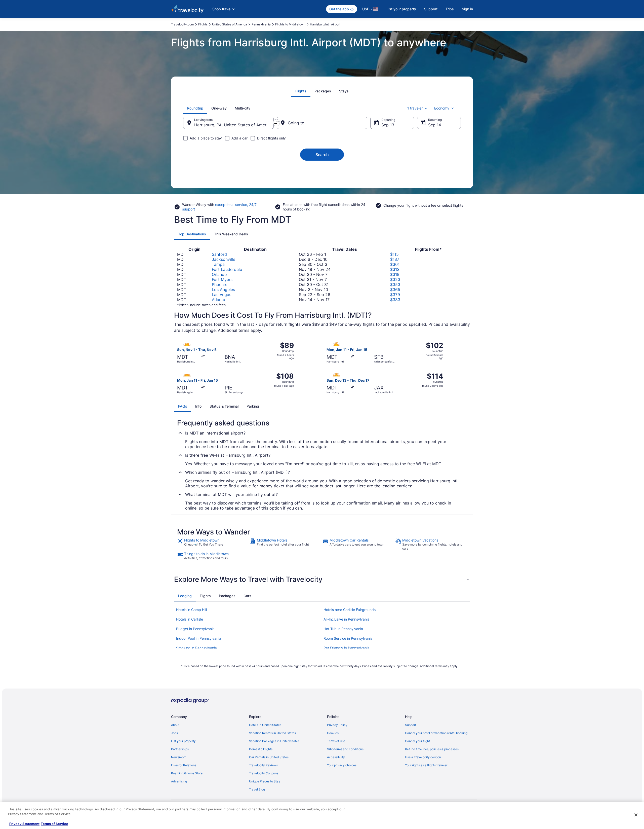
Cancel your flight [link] (417, 741)
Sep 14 (434, 124)
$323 (395, 279)
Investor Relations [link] (183, 765)
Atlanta (218, 299)
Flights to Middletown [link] (290, 24)
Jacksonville (223, 259)
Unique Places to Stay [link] (264, 781)
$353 (395, 284)
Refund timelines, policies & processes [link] (432, 749)
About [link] (175, 725)
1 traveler (415, 108)
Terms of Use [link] (336, 741)
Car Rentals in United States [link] (269, 757)
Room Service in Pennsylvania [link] (348, 638)
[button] (322, 579)
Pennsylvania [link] (261, 24)
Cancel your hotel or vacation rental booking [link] (436, 733)
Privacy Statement (24, 824)
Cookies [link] (333, 733)
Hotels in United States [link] (265, 725)
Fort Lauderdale (227, 269)
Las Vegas (221, 294)
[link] (213, 544)
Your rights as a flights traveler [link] (426, 765)
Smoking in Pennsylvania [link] (196, 648)
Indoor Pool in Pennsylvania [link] (198, 638)
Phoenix (219, 284)
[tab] (300, 91)
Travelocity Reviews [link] (263, 765)
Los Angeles (223, 289)
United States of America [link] (229, 24)
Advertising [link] (179, 781)
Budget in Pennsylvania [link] (195, 629)
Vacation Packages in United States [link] (274, 741)
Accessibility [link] (336, 757)
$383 (395, 299)
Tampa (218, 264)
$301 (394, 264)
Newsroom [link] (178, 757)
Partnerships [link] (180, 749)
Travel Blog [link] (257, 789)
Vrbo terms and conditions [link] (345, 749)
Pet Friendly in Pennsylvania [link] (347, 648)
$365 (395, 289)
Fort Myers (222, 279)
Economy (441, 108)
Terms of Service (54, 824)
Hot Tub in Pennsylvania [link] (343, 629)
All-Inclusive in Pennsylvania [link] (347, 619)
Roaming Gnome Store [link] (187, 773)
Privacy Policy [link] (337, 725)
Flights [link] (203, 24)
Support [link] (410, 725)
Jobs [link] (174, 733)
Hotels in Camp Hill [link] (191, 609)
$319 (394, 274)
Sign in (467, 9)
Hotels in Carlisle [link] (189, 619)
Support (430, 9)
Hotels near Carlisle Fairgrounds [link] (350, 609)
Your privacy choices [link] (341, 765)
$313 (394, 269)
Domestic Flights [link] (260, 749)
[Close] (635, 814)
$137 (394, 259)
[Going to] (322, 123)
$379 (395, 294)
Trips (450, 9)
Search (322, 154)
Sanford (219, 254)
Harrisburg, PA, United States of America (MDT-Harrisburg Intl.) (234, 124)
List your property (401, 9)
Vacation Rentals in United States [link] (272, 733)
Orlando (219, 274)
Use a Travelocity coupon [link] (423, 757)
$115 (394, 254)
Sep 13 (387, 124)
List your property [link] (183, 741)
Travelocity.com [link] (182, 24)
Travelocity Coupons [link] (263, 773)
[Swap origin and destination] (276, 122)
